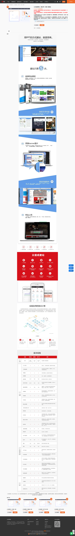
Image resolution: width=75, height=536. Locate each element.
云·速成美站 (11, 4)
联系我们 (28, 524)
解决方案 (31, 1)
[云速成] (3, 1)
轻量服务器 (13, 1)
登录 (39, 21)
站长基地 (37, 521)
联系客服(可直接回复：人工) (48, 526)
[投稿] (55, 2)
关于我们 (46, 1)
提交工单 (46, 524)
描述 (9, 31)
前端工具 (37, 524)
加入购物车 (36, 25)
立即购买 (42, 25)
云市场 (37, 1)
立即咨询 (70, 1)
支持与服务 (26, 1)
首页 (7, 4)
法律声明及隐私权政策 (30, 521)
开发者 (41, 1)
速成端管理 (46, 521)
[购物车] (57, 2)
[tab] (9, 31)
